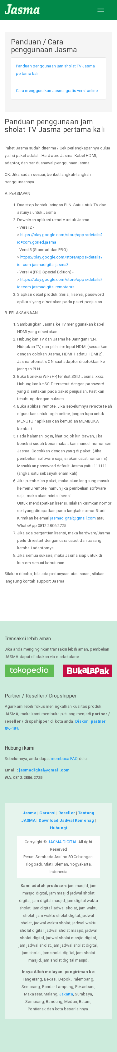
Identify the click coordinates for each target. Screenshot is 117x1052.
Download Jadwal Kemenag (66, 820)
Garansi (47, 813)
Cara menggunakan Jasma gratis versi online (57, 90)
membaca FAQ (64, 758)
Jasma (30, 813)
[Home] (22, 9)
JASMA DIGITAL (62, 841)
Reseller (66, 813)
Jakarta (66, 994)
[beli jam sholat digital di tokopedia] (29, 671)
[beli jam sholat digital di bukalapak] (88, 671)
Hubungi (58, 828)
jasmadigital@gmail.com (73, 518)
